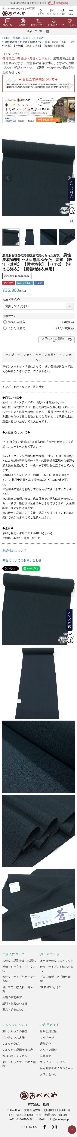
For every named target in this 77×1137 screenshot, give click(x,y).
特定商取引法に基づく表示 (56, 1068)
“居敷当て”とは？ (50, 987)
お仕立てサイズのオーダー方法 (19, 979)
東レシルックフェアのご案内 (19, 1064)
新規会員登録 (48, 1031)
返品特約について (14, 550)
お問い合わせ (48, 1074)
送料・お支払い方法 (14, 1003)
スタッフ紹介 (48, 1049)
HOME (6, 38)
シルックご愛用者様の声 (17, 1049)
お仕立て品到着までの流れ (19, 960)
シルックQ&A (10, 1043)
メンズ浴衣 (37, 38)
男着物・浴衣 (20, 38)
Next (69, 178)
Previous (7, 178)
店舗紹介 (45, 1043)
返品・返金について (14, 1009)
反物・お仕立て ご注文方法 (19, 968)
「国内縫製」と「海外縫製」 (55, 979)
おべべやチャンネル (14, 1056)
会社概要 (45, 1056)
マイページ (47, 1037)
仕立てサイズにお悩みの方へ (56, 968)
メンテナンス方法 (13, 1037)
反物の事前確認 (12, 997)
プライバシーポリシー (54, 1062)
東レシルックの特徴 (14, 1031)
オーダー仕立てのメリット (56, 960)
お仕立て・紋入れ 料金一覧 (19, 989)
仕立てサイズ (12, 299)
